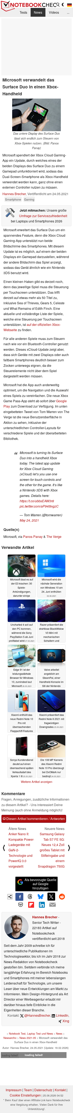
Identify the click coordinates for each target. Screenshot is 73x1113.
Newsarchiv (9, 1038)
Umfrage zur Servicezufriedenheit (43, 215)
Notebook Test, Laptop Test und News (31, 1033)
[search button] (58, 5)
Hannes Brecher (14, 193)
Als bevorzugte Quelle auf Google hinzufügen (40, 884)
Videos (54, 12)
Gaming (29, 199)
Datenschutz (43, 1090)
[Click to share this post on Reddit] (62, 896)
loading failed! (10, 1055)
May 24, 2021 (29, 520)
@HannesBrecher (37, 1015)
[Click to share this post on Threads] (30, 897)
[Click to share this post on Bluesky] (40, 897)
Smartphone (13, 199)
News (38, 12)
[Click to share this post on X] (51, 896)
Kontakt (60, 1090)
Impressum (13, 1090)
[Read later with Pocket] (20, 905)
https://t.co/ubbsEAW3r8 (37, 501)
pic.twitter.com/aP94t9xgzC (39, 506)
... (68, 12)
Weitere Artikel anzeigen (36, 782)
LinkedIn (61, 1015)
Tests (23, 12)
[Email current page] (52, 905)
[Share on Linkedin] (42, 905)
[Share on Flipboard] (31, 905)
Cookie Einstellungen (25, 1095)
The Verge (53, 536)
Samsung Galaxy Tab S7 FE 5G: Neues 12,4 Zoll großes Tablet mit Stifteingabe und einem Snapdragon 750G (51, 850)
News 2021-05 (27, 1038)
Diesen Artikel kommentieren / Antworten (35, 818)
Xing (65, 1021)
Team (28, 1090)
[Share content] (10, 897)
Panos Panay (33, 536)
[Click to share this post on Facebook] (19, 897)
